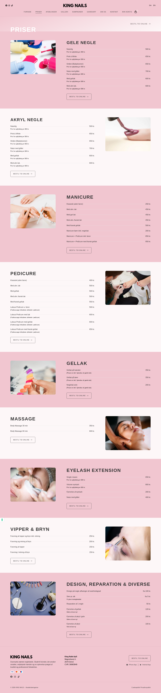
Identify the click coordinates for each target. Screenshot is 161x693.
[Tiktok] (12, 5)
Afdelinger (51, 12)
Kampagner (77, 12)
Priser (38, 12)
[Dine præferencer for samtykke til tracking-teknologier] (2, 520)
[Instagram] (9, 5)
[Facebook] (6, 5)
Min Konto (127, 12)
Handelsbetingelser (32, 687)
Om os (103, 12)
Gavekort (91, 12)
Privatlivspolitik (146, 687)
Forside (27, 12)
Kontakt (114, 12)
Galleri (64, 12)
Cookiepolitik (136, 687)
